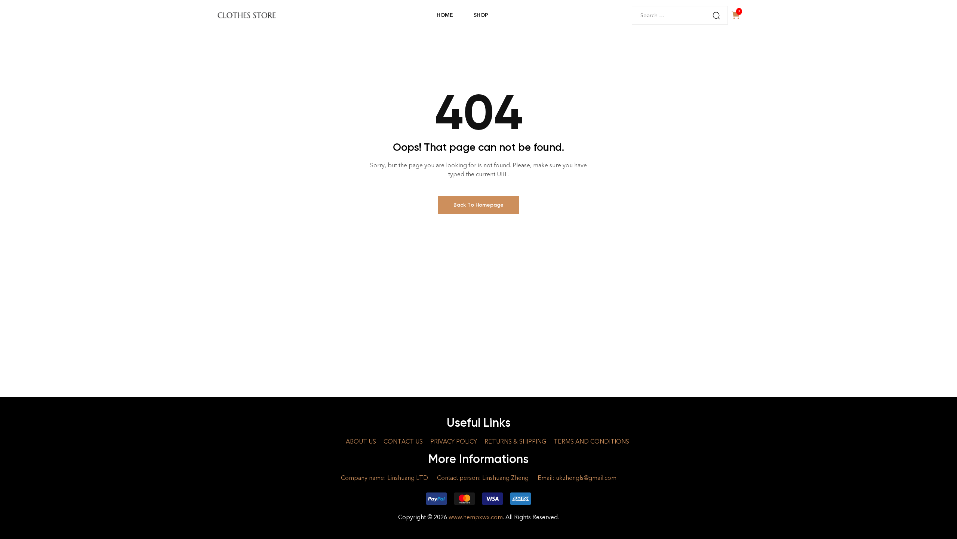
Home (445, 15)
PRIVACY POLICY (453, 441)
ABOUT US (361, 441)
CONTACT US (403, 441)
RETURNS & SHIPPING (515, 441)
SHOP (481, 15)
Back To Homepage (478, 205)
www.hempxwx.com (476, 517)
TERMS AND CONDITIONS (591, 441)
